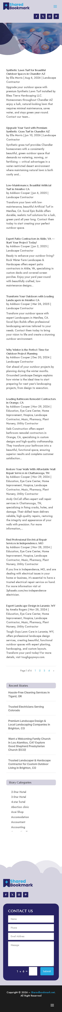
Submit (47, 971)
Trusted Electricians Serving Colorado (26, 708)
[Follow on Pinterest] (56, 16)
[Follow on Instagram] (49, 16)
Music (24, 419)
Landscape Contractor (19, 197)
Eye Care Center (30, 411)
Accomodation (20, 817)
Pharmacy (35, 419)
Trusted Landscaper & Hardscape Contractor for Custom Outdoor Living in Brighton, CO (29, 764)
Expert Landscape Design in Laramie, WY (30, 605)
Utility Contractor (27, 423)
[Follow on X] (43, 16)
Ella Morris (16, 78)
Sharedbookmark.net (43, 992)
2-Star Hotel (18, 792)
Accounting (18, 827)
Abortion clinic (20, 807)
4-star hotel (18, 802)
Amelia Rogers (18, 609)
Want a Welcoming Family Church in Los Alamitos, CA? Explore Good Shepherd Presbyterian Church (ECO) (29, 744)
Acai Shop (17, 812)
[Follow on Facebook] (36, 16)
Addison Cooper (20, 193)
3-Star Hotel (18, 797)
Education (12, 411)
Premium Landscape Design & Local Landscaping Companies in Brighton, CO (29, 724)
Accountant (18, 822)
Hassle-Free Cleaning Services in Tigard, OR (29, 694)
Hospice (28, 415)
